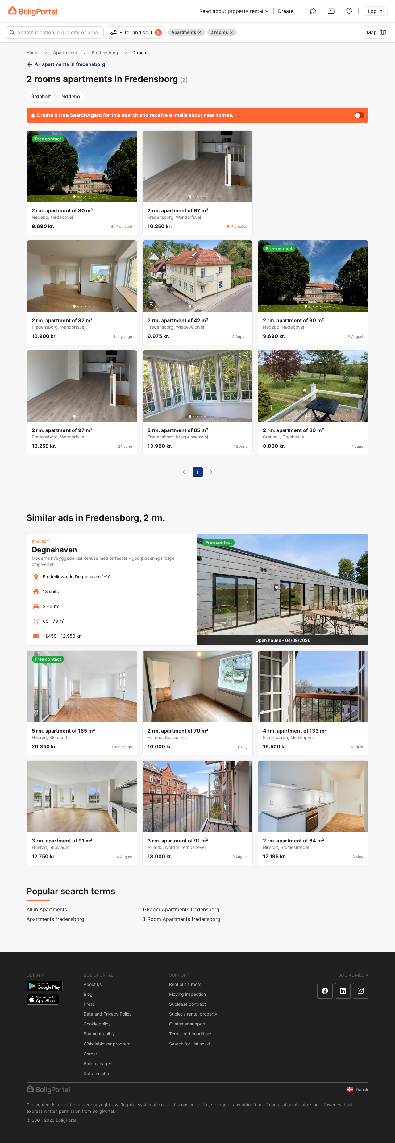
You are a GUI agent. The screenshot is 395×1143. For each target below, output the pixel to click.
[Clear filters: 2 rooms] (231, 32)
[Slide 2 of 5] (78, 196)
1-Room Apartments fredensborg (180, 909)
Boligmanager (97, 1063)
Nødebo (70, 96)
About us (93, 984)
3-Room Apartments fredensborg (181, 919)
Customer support (187, 1023)
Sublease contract (187, 1004)
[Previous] (184, 472)
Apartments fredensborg (55, 919)
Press (89, 1004)
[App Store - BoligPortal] (43, 999)
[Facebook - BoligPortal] (325, 991)
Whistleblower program (107, 1043)
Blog (88, 994)
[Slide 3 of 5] (82, 196)
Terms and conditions (190, 1033)
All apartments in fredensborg (70, 64)
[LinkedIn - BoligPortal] (343, 991)
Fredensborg (105, 52)
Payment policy (99, 1033)
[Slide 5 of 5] (89, 196)
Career (90, 1053)
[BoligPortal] (32, 11)
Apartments (65, 52)
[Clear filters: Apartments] (200, 32)
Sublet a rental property (193, 1013)
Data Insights (97, 1073)
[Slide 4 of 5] (85, 196)
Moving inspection (187, 994)
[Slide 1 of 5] (74, 196)
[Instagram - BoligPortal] (360, 991)
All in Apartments (47, 909)
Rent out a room (185, 984)
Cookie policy (97, 1023)
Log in (375, 11)
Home (32, 52)
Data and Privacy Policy (108, 1013)
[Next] (211, 472)
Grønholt (41, 96)
